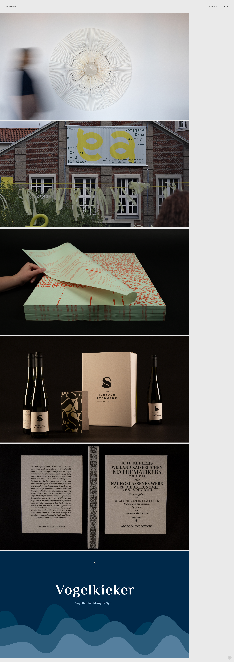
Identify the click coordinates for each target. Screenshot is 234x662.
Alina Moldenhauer (212, 6)
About (14, 6)
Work (7, 6)
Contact (11, 6)
